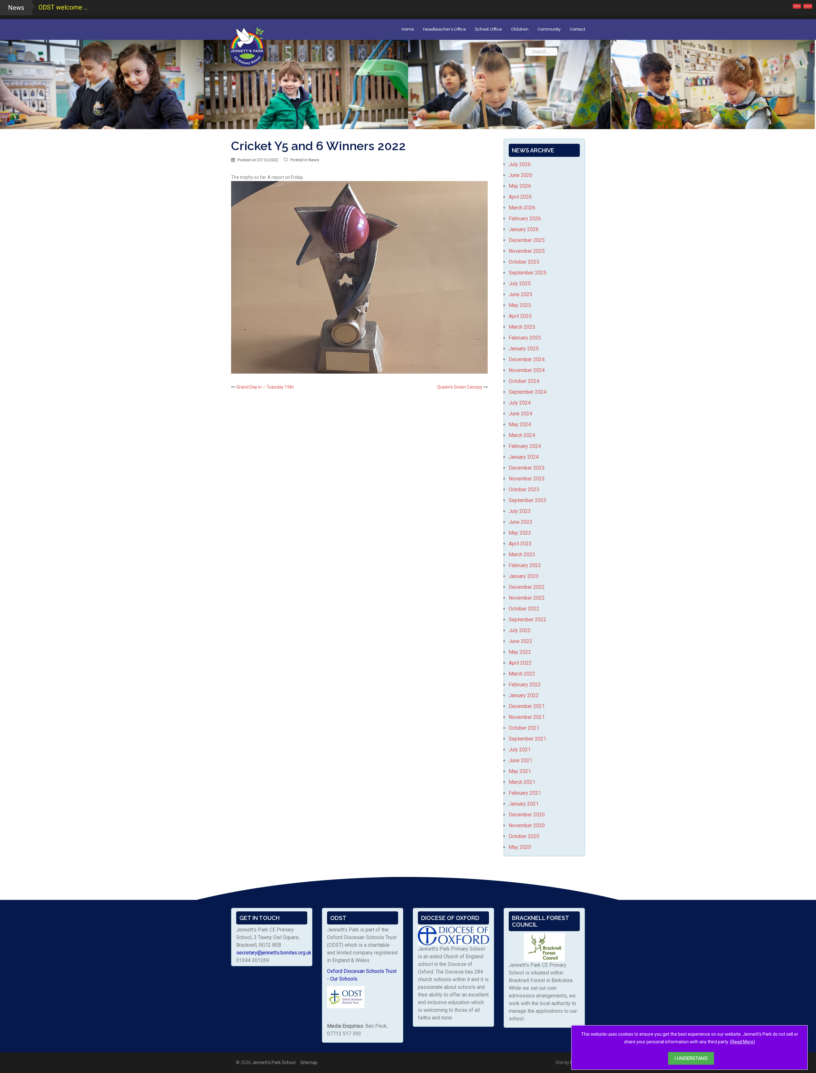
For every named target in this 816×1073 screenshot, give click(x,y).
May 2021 (520, 771)
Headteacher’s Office (444, 29)
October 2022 (524, 609)
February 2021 (525, 793)
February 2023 (525, 565)
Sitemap (308, 1062)
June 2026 (520, 175)
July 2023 (520, 511)
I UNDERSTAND (691, 1058)
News (314, 159)
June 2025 (520, 294)
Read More (743, 1041)
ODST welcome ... (63, 7)
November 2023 (527, 479)
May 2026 (520, 186)
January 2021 (524, 804)
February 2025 (525, 338)
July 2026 (520, 164)
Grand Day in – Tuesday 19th (265, 387)
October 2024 (524, 381)
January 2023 (524, 576)
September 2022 (527, 620)
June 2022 (520, 641)
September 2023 (527, 500)
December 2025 (527, 240)
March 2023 (522, 554)
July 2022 (520, 630)
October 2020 (524, 836)
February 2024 (525, 446)
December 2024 (527, 359)
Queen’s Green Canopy (459, 387)
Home (408, 29)
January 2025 (524, 349)
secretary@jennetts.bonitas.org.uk (273, 953)
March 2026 (522, 208)
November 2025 (527, 251)
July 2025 (520, 284)
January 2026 (524, 229)
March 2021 (522, 782)
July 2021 (520, 750)
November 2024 (527, 370)
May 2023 (520, 533)
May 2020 (520, 847)
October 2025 (524, 262)
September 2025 (527, 273)
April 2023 (520, 544)
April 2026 (520, 197)
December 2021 (527, 706)
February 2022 (525, 685)
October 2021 (524, 728)
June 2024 (520, 414)
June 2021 (520, 760)
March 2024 (522, 435)
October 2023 (524, 489)
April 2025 (520, 316)
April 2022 (520, 663)
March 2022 (522, 674)
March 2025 (522, 327)
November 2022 (527, 598)
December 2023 (527, 468)
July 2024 (520, 403)
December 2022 (527, 587)
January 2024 (524, 457)
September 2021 (527, 739)
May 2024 (520, 424)
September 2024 (527, 392)
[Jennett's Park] (247, 45)
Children (519, 29)
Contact (577, 29)
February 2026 (525, 218)
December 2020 (527, 815)
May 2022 (520, 652)
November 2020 (527, 825)
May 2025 (520, 305)
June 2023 (520, 522)
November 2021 (527, 717)
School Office (488, 29)
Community (549, 29)
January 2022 (524, 695)
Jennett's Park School (273, 1062)
